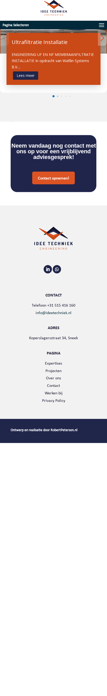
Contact (53, 385)
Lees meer (26, 75)
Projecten (53, 370)
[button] (53, 96)
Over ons (53, 377)
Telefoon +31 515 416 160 (53, 305)
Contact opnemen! (53, 178)
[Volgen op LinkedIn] (48, 269)
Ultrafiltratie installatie (40, 42)
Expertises (53, 363)
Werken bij (54, 392)
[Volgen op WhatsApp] (57, 269)
